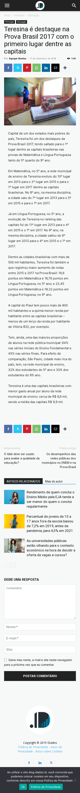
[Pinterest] (27, 68)
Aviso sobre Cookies (49, 751)
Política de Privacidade (33, 747)
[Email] (55, 68)
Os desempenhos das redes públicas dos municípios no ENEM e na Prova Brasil (59, 460)
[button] (7, 5)
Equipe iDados (17, 58)
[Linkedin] (46, 68)
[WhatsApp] (36, 68)
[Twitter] (18, 68)
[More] (65, 68)
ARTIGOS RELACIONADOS (23, 481)
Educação (33, 15)
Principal (19, 15)
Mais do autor (54, 481)
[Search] (74, 5)
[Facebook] (8, 68)
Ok (23, 786)
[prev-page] (6, 565)
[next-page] (13, 565)
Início (7, 15)
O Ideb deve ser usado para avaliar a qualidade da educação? (22, 458)
